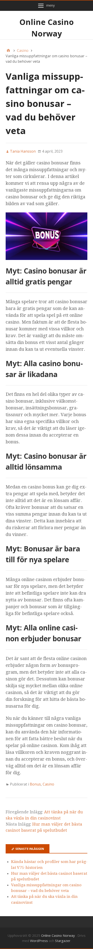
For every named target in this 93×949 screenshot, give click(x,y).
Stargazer (62, 940)
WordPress (39, 940)
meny (50, 5)
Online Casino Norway (58, 935)
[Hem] (8, 50)
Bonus (35, 784)
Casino (48, 784)
